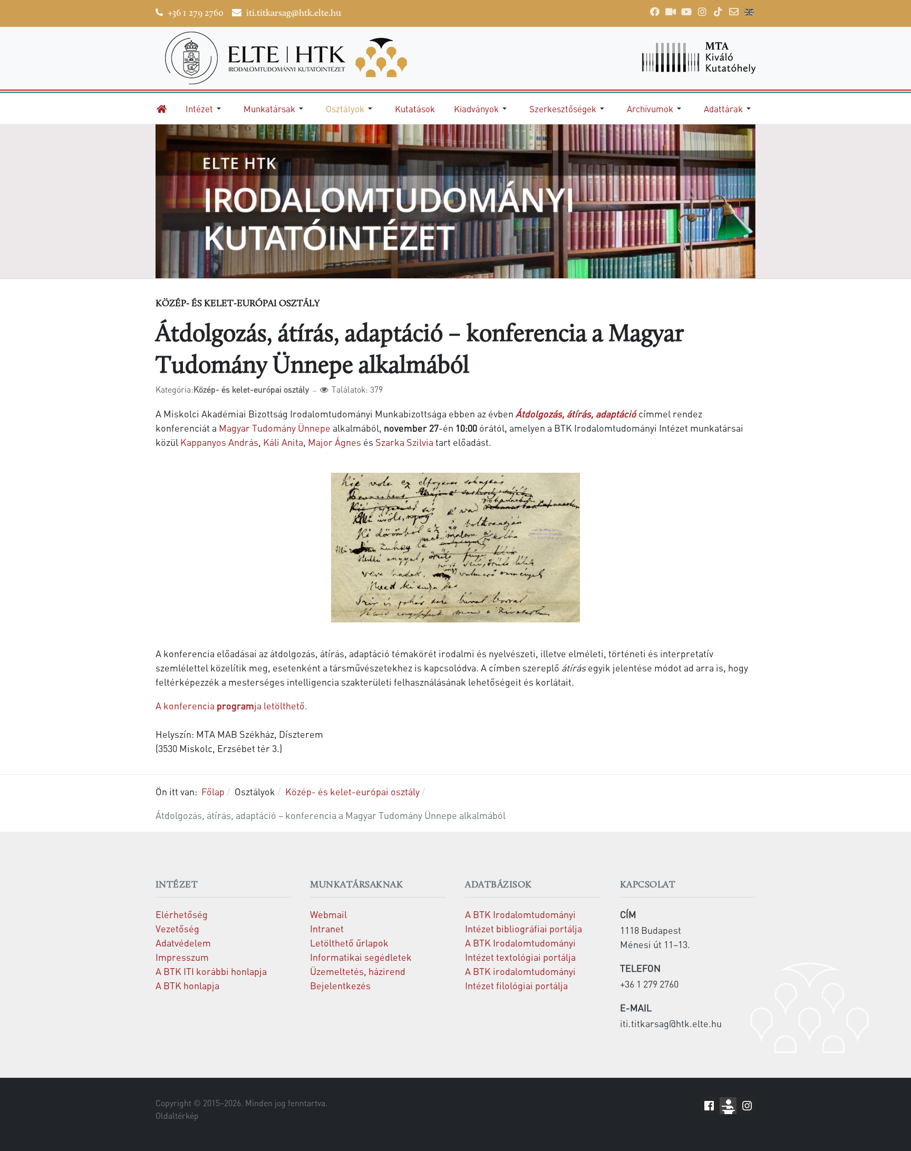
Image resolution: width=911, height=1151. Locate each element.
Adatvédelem (183, 943)
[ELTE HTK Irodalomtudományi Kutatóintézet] (301, 58)
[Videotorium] (670, 11)
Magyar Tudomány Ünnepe (275, 428)
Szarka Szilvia (404, 442)
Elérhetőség (182, 914)
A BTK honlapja (187, 985)
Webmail (328, 914)
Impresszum (182, 957)
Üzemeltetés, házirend (357, 971)
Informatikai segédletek (361, 957)
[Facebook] (655, 11)
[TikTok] (718, 11)
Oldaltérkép (177, 1115)
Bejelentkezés (340, 985)
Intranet (327, 928)
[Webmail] (734, 11)
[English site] (749, 13)
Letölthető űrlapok (349, 943)
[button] (205, 108)
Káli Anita (283, 442)
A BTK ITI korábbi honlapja (211, 971)
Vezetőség (177, 928)
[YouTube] (686, 11)
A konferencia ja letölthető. (231, 705)
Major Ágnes (334, 442)
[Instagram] (702, 11)
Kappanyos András (219, 442)
